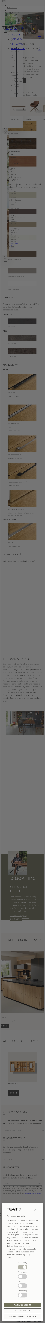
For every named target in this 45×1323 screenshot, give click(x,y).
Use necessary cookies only (22, 1316)
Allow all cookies (22, 1305)
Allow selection (22, 1311)
